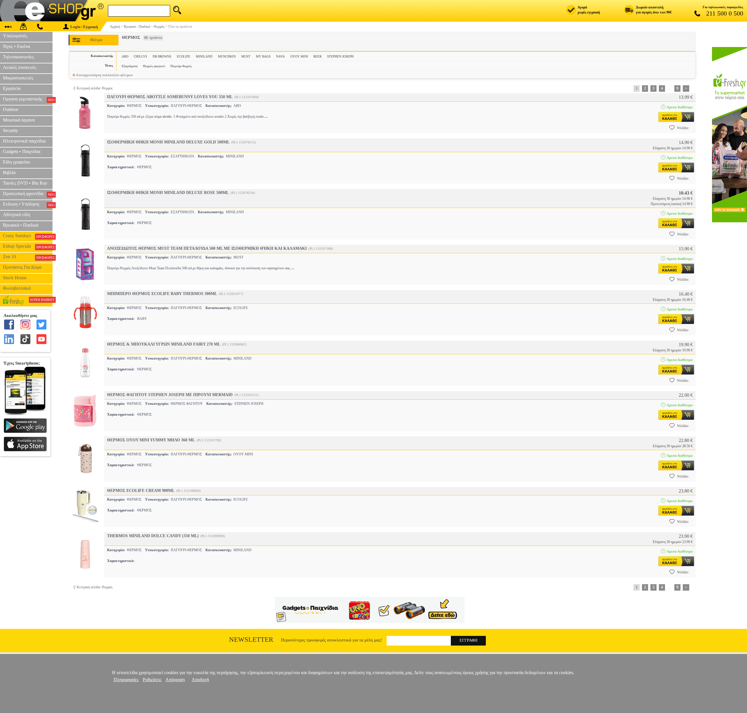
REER (317, 56)
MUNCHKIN (227, 56)
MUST (245, 56)
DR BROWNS (162, 56)
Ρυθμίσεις (152, 679)
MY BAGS (263, 56)
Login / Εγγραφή (84, 27)
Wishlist (682, 128)
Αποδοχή (200, 679)
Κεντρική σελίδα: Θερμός (95, 88)
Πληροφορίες (126, 679)
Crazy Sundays (28, 235)
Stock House (15, 277)
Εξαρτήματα (130, 66)
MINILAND (204, 56)
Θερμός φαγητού (154, 66)
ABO (125, 56)
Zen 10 (28, 256)
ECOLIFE (183, 56)
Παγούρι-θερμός (181, 66)
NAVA (280, 56)
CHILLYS (140, 56)
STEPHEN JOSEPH (340, 56)
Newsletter (251, 639)
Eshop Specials (28, 246)
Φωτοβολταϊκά (17, 288)
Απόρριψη (175, 679)
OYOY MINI (299, 56)
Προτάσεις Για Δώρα (22, 267)
